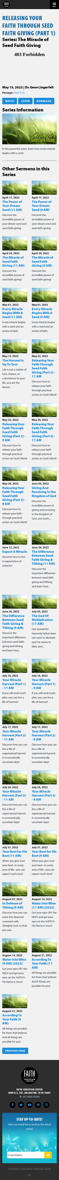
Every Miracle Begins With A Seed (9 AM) (42, 313)
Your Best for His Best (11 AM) (14, 853)
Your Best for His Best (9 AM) (44, 853)
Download (44, 100)
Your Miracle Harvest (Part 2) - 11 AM (14, 735)
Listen (25, 100)
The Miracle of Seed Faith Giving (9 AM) (42, 261)
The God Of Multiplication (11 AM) (42, 620)
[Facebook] (13, 1105)
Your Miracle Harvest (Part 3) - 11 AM (14, 795)
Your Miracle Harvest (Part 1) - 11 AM (14, 684)
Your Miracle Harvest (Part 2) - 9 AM (43, 735)
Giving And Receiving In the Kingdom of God (44, 492)
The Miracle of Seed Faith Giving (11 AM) (13, 261)
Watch (9, 100)
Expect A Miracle (14, 551)
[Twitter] (21, 1105)
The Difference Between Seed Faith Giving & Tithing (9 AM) (13, 622)
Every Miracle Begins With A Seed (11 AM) (12, 313)
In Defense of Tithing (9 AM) (12, 905)
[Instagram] (46, 1105)
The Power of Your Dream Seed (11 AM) (12, 206)
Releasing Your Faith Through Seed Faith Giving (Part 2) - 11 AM (43, 368)
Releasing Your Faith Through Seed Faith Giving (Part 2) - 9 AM (13, 432)
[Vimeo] (38, 1105)
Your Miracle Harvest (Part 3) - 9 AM (43, 795)
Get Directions (31, 1096)
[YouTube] (29, 1105)
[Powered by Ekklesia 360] (29, 1173)
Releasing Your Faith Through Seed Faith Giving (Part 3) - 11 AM (43, 432)
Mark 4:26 (19, 92)
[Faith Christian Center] (6, 4)
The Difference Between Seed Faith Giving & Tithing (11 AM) (43, 557)
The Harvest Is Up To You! (13, 362)
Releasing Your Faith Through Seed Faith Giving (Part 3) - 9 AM (13, 496)
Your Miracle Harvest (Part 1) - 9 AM (43, 684)
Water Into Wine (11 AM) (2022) (44, 905)
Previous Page (15, 1050)
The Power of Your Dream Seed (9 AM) (41, 206)
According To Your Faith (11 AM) (42, 963)
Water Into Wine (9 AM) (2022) (14, 961)
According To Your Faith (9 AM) (12, 1019)
